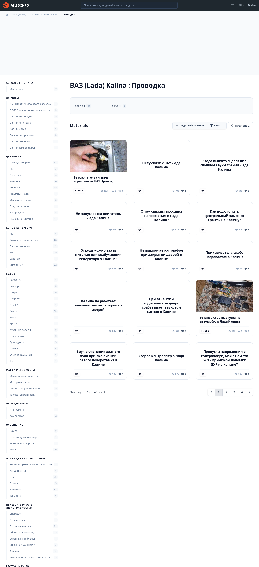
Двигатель (14, 156)
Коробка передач (19, 227)
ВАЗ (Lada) (19, 14)
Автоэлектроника (19, 83)
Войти (252, 5)
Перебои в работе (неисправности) (19, 506)
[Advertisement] (129, 44)
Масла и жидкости (20, 370)
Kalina (35, 14)
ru (240, 5)
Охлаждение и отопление (26, 458)
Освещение (14, 424)
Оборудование (17, 403)
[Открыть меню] (232, 5)
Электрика (51, 14)
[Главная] (7, 14)
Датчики (12, 98)
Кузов (10, 273)
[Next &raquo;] (249, 392)
